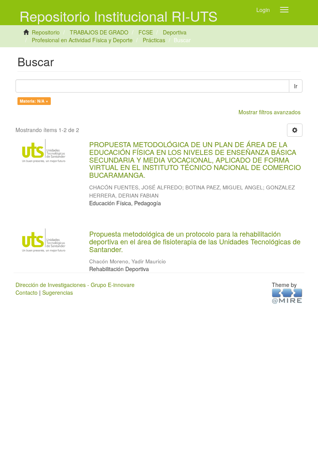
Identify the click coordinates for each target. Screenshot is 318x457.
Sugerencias (57, 292)
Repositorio (46, 32)
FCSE (145, 32)
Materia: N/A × (34, 101)
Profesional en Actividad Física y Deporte (82, 40)
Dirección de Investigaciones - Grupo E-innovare (75, 285)
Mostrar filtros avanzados (269, 112)
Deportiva (175, 32)
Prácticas (154, 40)
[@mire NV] (287, 296)
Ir (295, 86)
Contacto (27, 292)
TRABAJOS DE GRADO (99, 32)
